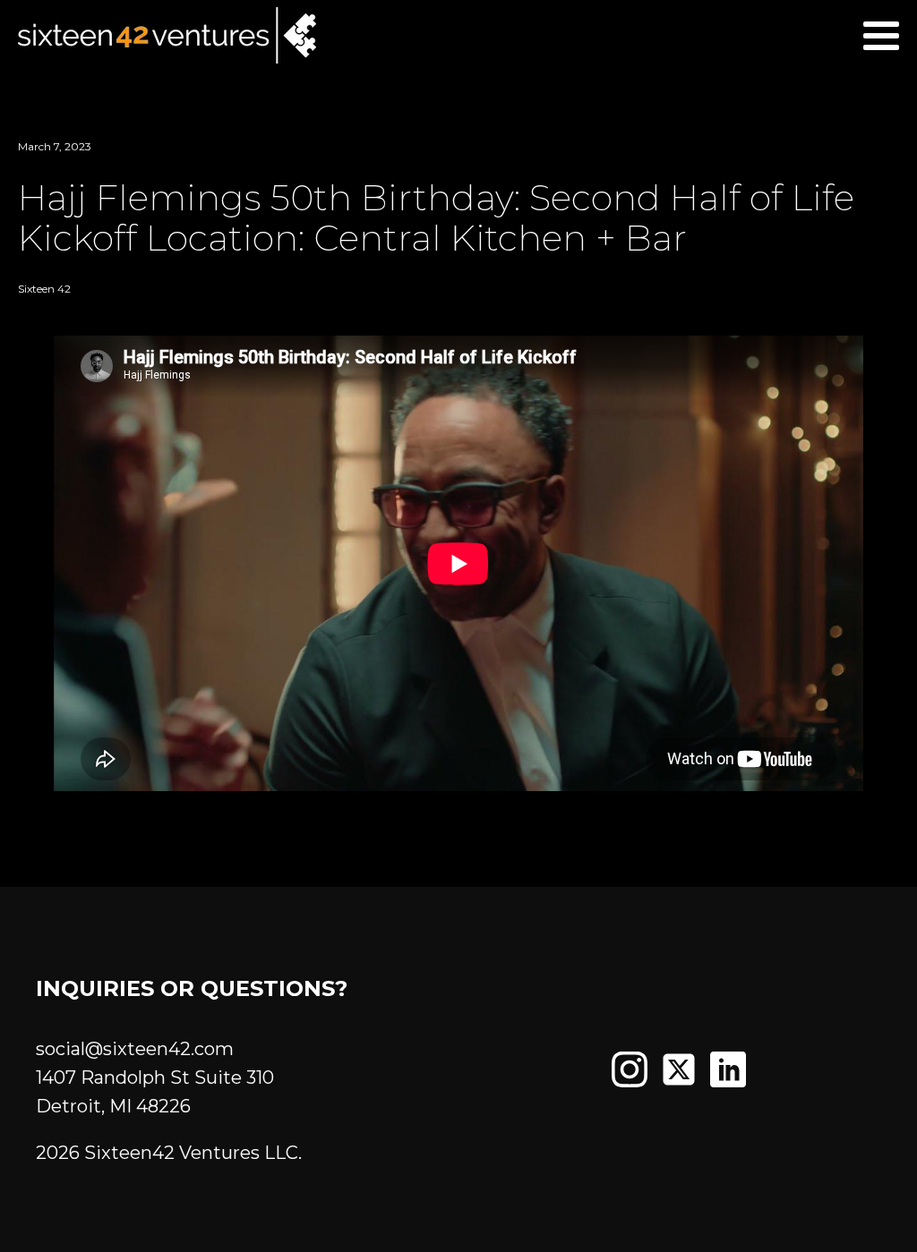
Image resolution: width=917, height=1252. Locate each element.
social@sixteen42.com (135, 1049)
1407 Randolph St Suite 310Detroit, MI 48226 (155, 1092)
